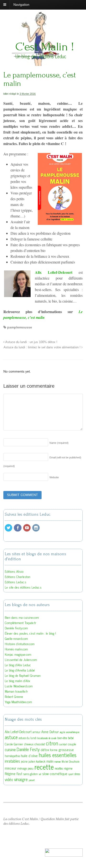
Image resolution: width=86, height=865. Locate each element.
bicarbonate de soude (47, 738)
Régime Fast (13, 774)
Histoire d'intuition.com (20, 643)
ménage (22, 768)
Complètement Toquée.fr (20, 622)
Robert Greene (14, 696)
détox (45, 750)
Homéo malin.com (16, 649)
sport (70, 774)
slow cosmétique (54, 773)
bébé (71, 737)
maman (57, 762)
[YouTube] (27, 528)
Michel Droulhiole (70, 762)
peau (30, 768)
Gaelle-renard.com (16, 638)
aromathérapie (72, 732)
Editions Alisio (14, 571)
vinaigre (21, 779)
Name (59, 442)
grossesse (66, 749)
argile (62, 732)
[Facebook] (18, 528)
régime (68, 768)
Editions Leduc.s (15, 581)
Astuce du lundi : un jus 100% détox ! (31, 342)
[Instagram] (36, 528)
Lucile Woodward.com (19, 686)
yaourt (32, 780)
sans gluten (30, 773)
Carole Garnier (14, 744)
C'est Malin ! (44, 46)
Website (54, 477)
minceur (10, 768)
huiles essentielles (57, 754)
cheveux (28, 744)
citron (52, 743)
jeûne (24, 761)
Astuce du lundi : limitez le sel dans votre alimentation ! (42, 347)
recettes (59, 768)
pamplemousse (19, 327)
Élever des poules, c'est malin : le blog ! (30, 633)
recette (44, 766)
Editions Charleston (17, 576)
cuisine (10, 749)
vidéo (9, 779)
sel (40, 774)
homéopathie (12, 756)
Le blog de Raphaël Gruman (23, 675)
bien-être (62, 738)
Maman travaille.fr (16, 691)
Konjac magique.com (18, 654)
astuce (11, 737)
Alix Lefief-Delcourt (53, 272)
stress (77, 773)
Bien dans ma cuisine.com (22, 617)
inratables (12, 761)
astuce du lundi (28, 738)
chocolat (39, 744)
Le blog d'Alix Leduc (18, 664)
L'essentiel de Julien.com (21, 659)
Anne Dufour (50, 732)
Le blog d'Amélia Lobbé (20, 670)
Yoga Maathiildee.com (18, 701)
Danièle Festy (28, 749)
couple (72, 744)
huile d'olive (29, 756)
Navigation (21, 4)
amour (36, 732)
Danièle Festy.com (16, 628)
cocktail (63, 744)
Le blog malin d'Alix (17, 680)
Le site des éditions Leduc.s (23, 587)
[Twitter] (9, 528)
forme (54, 749)
